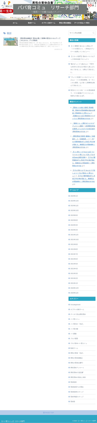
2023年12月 (74, 201)
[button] (93, 33)
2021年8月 (74, 249)
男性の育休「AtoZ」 (77, 353)
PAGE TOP (49, 413)
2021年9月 (74, 244)
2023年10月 (74, 210)
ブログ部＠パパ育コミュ (78, 343)
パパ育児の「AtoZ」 (77, 324)
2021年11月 (74, 235)
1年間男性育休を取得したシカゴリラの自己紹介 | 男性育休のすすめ (83, 128)
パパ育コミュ (75, 319)
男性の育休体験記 (76, 358)
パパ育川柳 (74, 329)
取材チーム (74, 348)
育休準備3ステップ (76, 397)
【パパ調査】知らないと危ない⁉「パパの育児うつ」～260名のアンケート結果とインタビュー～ (82, 48)
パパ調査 (73, 334)
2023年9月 (74, 215)
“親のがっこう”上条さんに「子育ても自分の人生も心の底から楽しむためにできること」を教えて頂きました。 (82, 68)
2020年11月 (74, 293)
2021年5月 (74, 264)
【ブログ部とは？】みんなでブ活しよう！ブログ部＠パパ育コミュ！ (83, 173)
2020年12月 (74, 288)
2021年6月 (74, 259)
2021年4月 (74, 268)
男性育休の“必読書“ (77, 372)
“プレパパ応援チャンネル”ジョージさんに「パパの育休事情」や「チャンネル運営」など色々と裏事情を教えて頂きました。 (82, 81)
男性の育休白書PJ (76, 363)
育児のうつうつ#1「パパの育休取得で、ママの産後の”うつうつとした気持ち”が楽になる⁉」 (82, 93)
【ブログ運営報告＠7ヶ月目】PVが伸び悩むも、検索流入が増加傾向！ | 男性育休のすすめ (83, 178)
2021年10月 (74, 239)
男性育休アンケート (77, 367)
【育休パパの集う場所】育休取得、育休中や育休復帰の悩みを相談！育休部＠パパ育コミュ (83, 110)
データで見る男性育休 (78, 314)
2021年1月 (74, 283)
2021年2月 (74, 278)
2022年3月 (74, 225)
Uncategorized (75, 304)
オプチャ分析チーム (77, 309)
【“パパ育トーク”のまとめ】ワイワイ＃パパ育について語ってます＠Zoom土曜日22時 (83, 154)
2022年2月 (74, 230)
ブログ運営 (74, 338)
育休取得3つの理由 (76, 387)
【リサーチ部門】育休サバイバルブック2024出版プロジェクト (82, 58)
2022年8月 (74, 220)
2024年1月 (74, 196)
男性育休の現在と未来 (78, 377)
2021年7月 (74, 254)
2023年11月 (74, 205)
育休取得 (73, 382)
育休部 (72, 401)
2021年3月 (74, 273)
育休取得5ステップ (76, 392)
